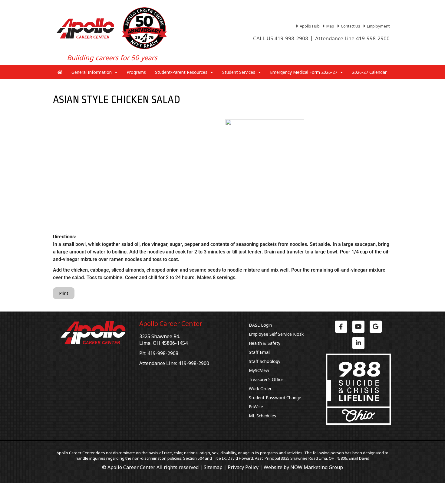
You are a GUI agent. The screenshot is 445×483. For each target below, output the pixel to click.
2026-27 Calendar (369, 72)
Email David (359, 458)
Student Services (238, 72)
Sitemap (213, 467)
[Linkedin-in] (358, 343)
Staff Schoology (264, 361)
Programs (136, 72)
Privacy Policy (243, 467)
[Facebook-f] (341, 327)
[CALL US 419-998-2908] (281, 38)
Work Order (260, 388)
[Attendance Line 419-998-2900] (352, 38)
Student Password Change (275, 397)
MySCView (259, 370)
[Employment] (377, 26)
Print (63, 293)
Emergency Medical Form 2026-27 (303, 72)
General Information (91, 72)
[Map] (329, 26)
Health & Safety (264, 343)
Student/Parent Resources (181, 72)
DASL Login (260, 325)
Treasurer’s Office (266, 379)
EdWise (256, 407)
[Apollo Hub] (308, 26)
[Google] (376, 327)
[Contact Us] (350, 26)
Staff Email (259, 352)
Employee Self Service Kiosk (276, 334)
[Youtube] (358, 327)
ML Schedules (262, 416)
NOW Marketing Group (316, 467)
